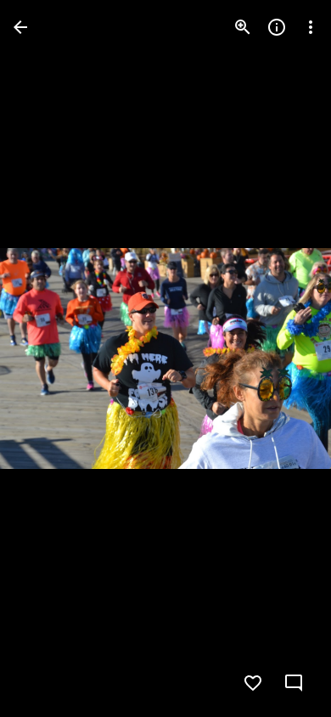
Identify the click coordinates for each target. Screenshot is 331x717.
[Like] (253, 683)
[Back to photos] (20, 27)
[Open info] (277, 27)
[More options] (311, 27)
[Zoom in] (243, 27)
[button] (47, 358)
